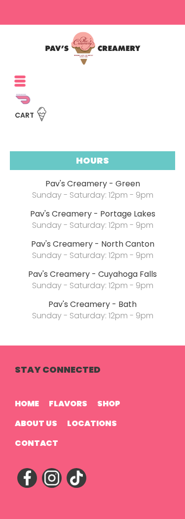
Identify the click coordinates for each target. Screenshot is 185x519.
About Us (36, 423)
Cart (24, 115)
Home (27, 403)
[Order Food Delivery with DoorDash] (79, 104)
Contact (36, 443)
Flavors (68, 403)
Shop (108, 403)
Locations (92, 423)
